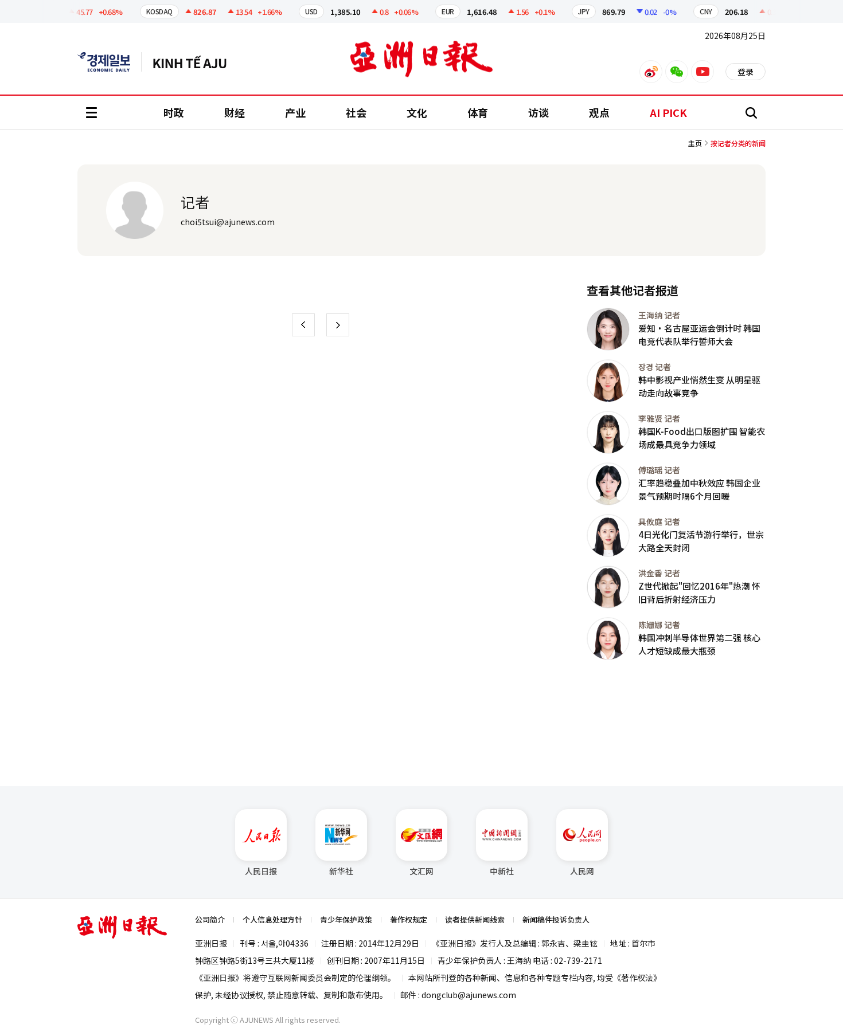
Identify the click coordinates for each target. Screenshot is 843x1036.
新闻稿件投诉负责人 (556, 919)
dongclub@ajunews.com (469, 994)
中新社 (502, 871)
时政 (173, 112)
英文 (109, 62)
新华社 (341, 871)
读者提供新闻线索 (475, 919)
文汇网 (421, 871)
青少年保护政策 (346, 919)
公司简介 (210, 919)
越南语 (195, 62)
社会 (356, 112)
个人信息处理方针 (272, 919)
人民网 (582, 871)
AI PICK (668, 112)
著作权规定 (408, 919)
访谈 (538, 112)
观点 (599, 112)
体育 (477, 112)
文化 (417, 112)
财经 (234, 112)
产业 (295, 112)
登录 (745, 71)
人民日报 (261, 871)
